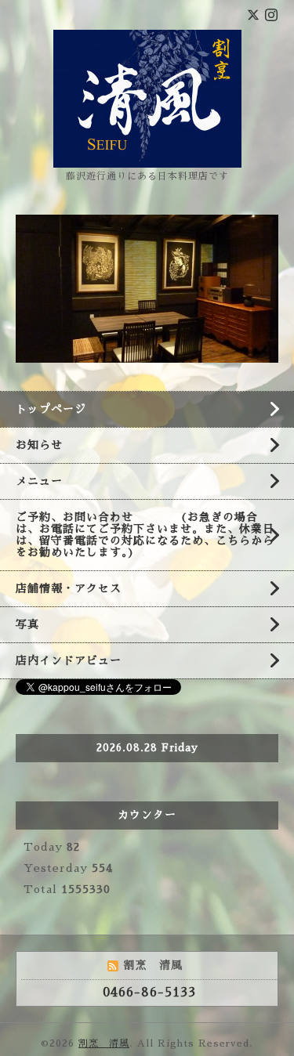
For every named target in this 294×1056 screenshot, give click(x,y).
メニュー (39, 481)
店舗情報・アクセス (69, 588)
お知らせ (39, 444)
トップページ (51, 408)
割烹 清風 (103, 1043)
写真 (27, 624)
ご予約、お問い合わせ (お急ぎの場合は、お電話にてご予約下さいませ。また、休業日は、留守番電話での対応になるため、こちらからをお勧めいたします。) (145, 535)
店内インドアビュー (69, 660)
